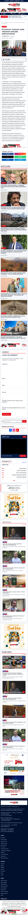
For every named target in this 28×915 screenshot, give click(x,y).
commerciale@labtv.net (9, 831)
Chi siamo (6, 0)
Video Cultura (4, 887)
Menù (4, 13)
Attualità (6, 22)
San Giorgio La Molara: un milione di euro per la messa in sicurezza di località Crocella (13, 316)
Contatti (12, 0)
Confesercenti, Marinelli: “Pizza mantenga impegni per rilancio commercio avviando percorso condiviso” (14, 252)
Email (3, 385)
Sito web (4, 392)
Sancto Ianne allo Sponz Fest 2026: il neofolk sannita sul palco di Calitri (15, 17)
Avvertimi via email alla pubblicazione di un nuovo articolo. (13, 408)
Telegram (20, 159)
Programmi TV (4, 841)
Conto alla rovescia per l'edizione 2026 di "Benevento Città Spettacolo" (12, 544)
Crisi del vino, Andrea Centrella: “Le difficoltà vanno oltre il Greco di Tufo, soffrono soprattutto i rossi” (13, 186)
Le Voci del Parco (4, 854)
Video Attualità (4, 884)
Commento (5, 364)
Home (3, 22)
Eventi (2, 874)
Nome (3, 378)
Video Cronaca (4, 880)
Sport (2, 872)
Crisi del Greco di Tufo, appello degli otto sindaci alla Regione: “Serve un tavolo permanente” (13, 273)
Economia (3, 871)
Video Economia (4, 886)
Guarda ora (22, 455)
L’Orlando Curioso (4, 848)
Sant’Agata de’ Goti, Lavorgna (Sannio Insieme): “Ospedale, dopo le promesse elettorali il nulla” (13, 208)
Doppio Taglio (4, 845)
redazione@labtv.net (5, 826)
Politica (2, 865)
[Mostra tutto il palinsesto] (14, 481)
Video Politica (4, 882)
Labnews (3, 852)
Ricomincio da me (4, 858)
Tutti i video (24, 654)
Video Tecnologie (4, 891)
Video (2, 895)
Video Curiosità (4, 893)
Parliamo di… (4, 856)
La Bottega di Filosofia (5, 850)
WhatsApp (20, 156)
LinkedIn (7, 159)
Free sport (3, 846)
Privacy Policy (4, 839)
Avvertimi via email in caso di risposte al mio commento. (12, 401)
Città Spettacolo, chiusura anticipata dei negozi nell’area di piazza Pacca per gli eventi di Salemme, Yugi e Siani (14, 230)
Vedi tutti (24, 462)
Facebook (8, 153)
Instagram (20, 153)
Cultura (2, 869)
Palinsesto (3, 837)
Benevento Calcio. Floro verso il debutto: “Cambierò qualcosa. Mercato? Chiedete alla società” (13, 674)
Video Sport (3, 889)
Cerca (22, 0)
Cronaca (2, 863)
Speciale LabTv (4, 843)
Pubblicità (17, 0)
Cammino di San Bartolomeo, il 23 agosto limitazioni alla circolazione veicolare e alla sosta (13, 337)
